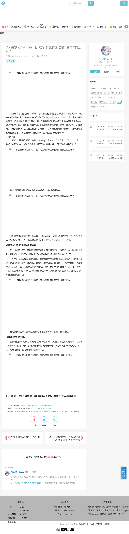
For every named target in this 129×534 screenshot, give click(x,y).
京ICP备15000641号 (103, 524)
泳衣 (119, 102)
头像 (10, 507)
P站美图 (11, 518)
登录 (124, 3)
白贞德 (112, 102)
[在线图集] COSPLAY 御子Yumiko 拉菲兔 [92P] (109, 158)
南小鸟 (107, 93)
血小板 (103, 107)
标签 (50, 3)
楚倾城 (116, 88)
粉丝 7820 (110, 62)
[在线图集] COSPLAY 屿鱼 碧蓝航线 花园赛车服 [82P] (109, 143)
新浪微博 (26, 3)
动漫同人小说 (106, 88)
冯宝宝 (93, 98)
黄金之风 (102, 98)
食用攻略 (34, 3)
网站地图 (92, 524)
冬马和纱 (94, 88)
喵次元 (67, 507)
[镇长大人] (106, 50)
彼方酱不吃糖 (96, 93)
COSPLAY (24, 510)
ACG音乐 (12, 514)
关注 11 (101, 62)
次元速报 (10, 61)
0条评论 (44, 56)
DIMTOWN (68, 514)
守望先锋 (94, 107)
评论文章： (105, 126)
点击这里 (50, 457)
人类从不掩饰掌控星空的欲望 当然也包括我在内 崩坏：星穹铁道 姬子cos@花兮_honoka (109, 129)
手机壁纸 (24, 518)
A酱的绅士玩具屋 (17, 472)
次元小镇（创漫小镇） (27, 405)
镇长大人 (11, 56)
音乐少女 (112, 98)
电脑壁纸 (12, 522)
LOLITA (11, 510)
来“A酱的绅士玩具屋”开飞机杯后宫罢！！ (27, 483)
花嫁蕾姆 (103, 102)
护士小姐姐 (116, 93)
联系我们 (43, 3)
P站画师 (23, 514)
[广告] (64, 41)
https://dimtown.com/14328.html (42, 408)
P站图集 (94, 102)
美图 (22, 507)
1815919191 (69, 510)
